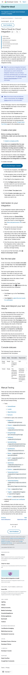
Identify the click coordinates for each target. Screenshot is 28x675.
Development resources (7, 634)
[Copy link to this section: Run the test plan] (17, 259)
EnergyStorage (11, 432)
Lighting (3, 602)
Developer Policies (6, 644)
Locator (9, 409)
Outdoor (3, 621)
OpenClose (10, 463)
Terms (2, 667)
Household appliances (7, 613)
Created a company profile (11, 141)
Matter (3, 554)
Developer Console (6, 651)
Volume (9, 496)
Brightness (10, 420)
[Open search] (20, 2)
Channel (9, 425)
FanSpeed (10, 437)
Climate (3, 604)
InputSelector (11, 448)
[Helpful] (11, 21)
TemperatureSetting (12, 480)
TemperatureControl (12, 472)
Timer (9, 489)
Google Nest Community (7, 661)
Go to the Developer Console (12, 166)
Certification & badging (7, 628)
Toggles (9, 492)
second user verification (18, 499)
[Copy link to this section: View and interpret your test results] (8, 309)
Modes (9, 453)
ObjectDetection (11, 412)
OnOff (9, 458)
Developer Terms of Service (8, 641)
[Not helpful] (13, 21)
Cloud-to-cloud (8, 7)
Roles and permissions (13, 222)
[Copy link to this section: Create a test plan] (18, 130)
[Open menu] (2, 2)
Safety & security (5, 607)
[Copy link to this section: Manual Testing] (15, 388)
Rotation (9, 469)
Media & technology (6, 610)
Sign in (24, 2)
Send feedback (7, 25)
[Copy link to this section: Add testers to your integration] (12, 206)
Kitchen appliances (6, 616)
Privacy (7, 667)
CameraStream (11, 406)
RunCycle (10, 415)
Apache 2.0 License (5, 541)
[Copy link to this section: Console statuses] (17, 348)
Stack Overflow (5, 658)
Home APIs (4, 589)
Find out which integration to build (10, 578)
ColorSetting (10, 428)
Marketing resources (6, 631)
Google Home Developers (7, 18)
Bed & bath (4, 619)
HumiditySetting (11, 442)
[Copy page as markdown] (17, 32)
